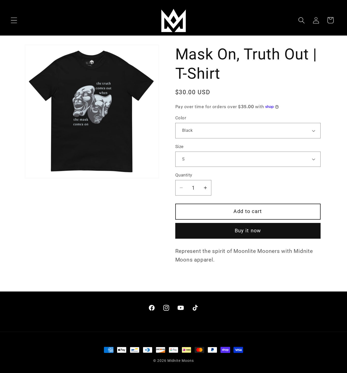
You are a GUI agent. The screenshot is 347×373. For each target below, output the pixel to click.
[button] (14, 20)
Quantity (183, 174)
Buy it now (248, 230)
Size (179, 146)
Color (180, 117)
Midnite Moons (180, 361)
